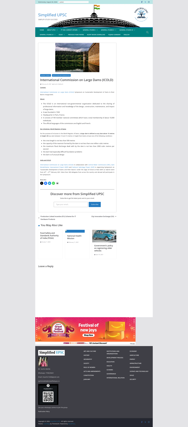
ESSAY (61, 35)
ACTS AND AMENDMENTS (92, 371)
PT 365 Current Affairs (69, 30)
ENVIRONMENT (135, 367)
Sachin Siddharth (58, 84)
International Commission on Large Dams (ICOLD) (57, 92)
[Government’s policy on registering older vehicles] (104, 231)
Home (42, 30)
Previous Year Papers (76, 35)
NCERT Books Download (96, 35)
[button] (57, 30)
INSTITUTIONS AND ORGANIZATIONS (61, 75)
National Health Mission (74, 237)
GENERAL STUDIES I (89, 30)
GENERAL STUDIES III (126, 30)
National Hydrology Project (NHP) (83, 167)
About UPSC (51, 30)
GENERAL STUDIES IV (46, 35)
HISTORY (86, 355)
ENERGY (132, 359)
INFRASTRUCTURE (135, 363)
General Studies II (45, 75)
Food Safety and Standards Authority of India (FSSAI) (49, 235)
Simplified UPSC (52, 14)
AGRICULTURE (134, 355)
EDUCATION (110, 362)
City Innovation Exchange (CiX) (102, 216)
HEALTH (109, 366)
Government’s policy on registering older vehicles (103, 248)
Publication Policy (44, 411)
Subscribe (94, 204)
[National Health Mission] (75, 231)
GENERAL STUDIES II (107, 30)
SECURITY (133, 379)
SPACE (132, 375)
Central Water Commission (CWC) (99, 165)
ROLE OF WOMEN (89, 367)
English (127, 35)
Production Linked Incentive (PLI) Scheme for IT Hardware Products (58, 217)
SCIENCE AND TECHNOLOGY (139, 371)
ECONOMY (133, 351)
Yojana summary (114, 35)
